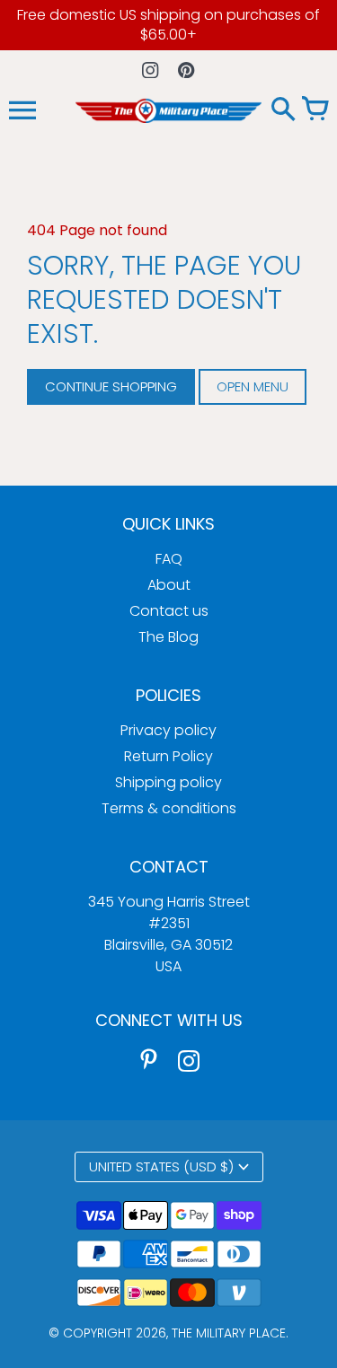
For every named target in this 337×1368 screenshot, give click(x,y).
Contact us (168, 611)
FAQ (168, 558)
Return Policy (168, 756)
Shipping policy (168, 782)
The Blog (168, 637)
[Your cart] (314, 110)
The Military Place (229, 1333)
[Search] (283, 110)
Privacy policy (168, 730)
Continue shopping (111, 386)
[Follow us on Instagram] (150, 69)
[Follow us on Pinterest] (186, 69)
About (169, 584)
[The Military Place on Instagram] (188, 1060)
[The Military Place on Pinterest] (149, 1060)
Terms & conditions (169, 808)
